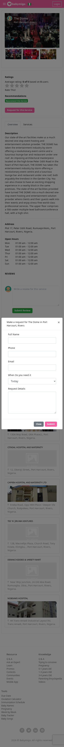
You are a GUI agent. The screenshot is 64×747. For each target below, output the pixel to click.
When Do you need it (19, 375)
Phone (11, 347)
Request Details (16, 388)
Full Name (13, 334)
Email (11, 361)
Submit (51, 424)
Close (39, 424)
